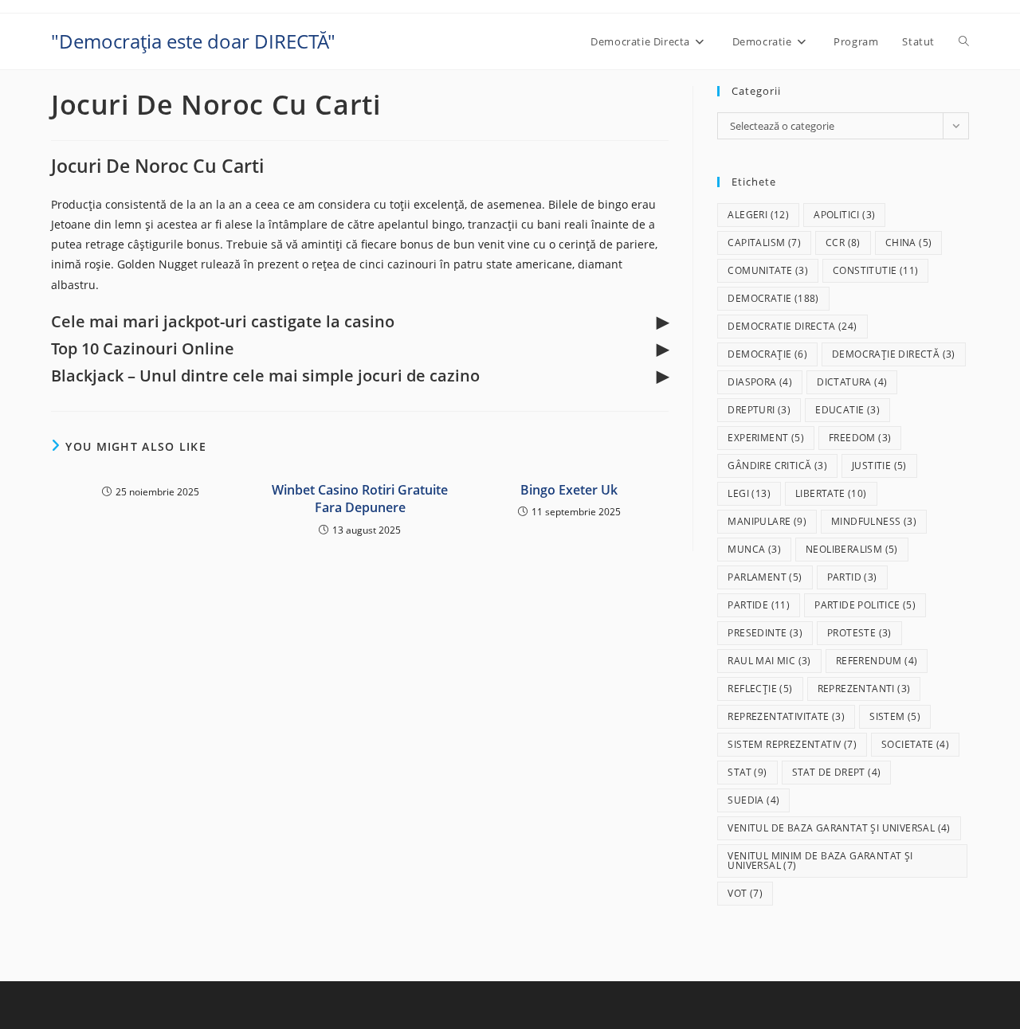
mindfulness (873, 521)
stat (747, 772)
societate (915, 744)
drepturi (759, 410)
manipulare (767, 521)
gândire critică (777, 465)
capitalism (764, 242)
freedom (860, 437)
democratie (773, 298)
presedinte (765, 633)
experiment (766, 437)
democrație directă (893, 354)
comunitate (768, 270)
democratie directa (792, 326)
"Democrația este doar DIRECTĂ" (193, 41)
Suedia (753, 800)
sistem (894, 716)
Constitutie (875, 270)
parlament (765, 577)
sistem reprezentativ (792, 744)
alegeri (758, 214)
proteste (859, 633)
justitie (879, 465)
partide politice (865, 605)
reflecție (760, 688)
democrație (767, 354)
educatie (847, 410)
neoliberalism (852, 549)
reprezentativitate (786, 716)
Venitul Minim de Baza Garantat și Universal (820, 860)
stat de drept (836, 772)
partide (759, 605)
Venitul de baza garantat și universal (839, 828)
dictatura (852, 382)
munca (754, 549)
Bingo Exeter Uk (569, 490)
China (908, 242)
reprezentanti (864, 688)
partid (852, 577)
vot (745, 893)
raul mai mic (769, 660)
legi (749, 493)
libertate (831, 493)
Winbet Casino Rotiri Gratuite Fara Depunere (360, 498)
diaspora (760, 382)
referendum (877, 660)
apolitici (844, 214)
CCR (843, 242)
